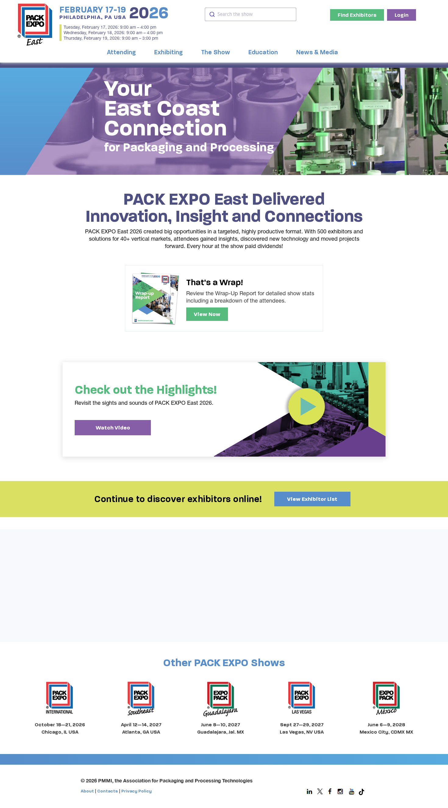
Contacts (107, 791)
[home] (35, 24)
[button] (123, 52)
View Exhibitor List (312, 499)
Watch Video (113, 427)
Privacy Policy (136, 791)
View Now (207, 314)
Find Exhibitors (357, 15)
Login (401, 15)
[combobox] (250, 14)
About (87, 791)
